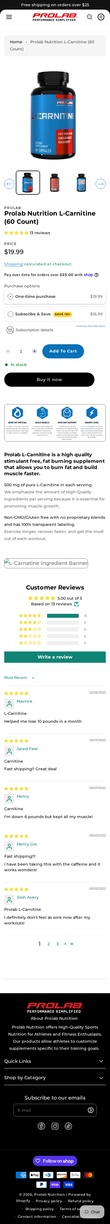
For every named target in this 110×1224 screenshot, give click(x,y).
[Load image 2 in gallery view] (55, 182)
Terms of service (75, 1209)
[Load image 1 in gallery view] (28, 183)
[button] (9, 17)
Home (16, 41)
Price (10, 244)
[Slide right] (101, 184)
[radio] (10, 296)
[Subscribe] (90, 1110)
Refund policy (81, 1201)
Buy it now (49, 379)
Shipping (13, 264)
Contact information (37, 1216)
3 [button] (57, 943)
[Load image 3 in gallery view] (82, 182)
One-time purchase (35, 296)
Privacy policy (49, 1201)
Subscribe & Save (43, 314)
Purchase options (22, 286)
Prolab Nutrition (49, 1194)
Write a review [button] (55, 657)
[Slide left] (9, 184)
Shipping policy (39, 1209)
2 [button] (48, 943)
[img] (16, 693)
